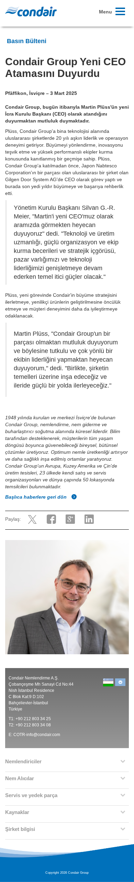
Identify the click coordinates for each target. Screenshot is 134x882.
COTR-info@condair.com (36, 734)
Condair (31, 11)
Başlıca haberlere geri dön (36, 497)
